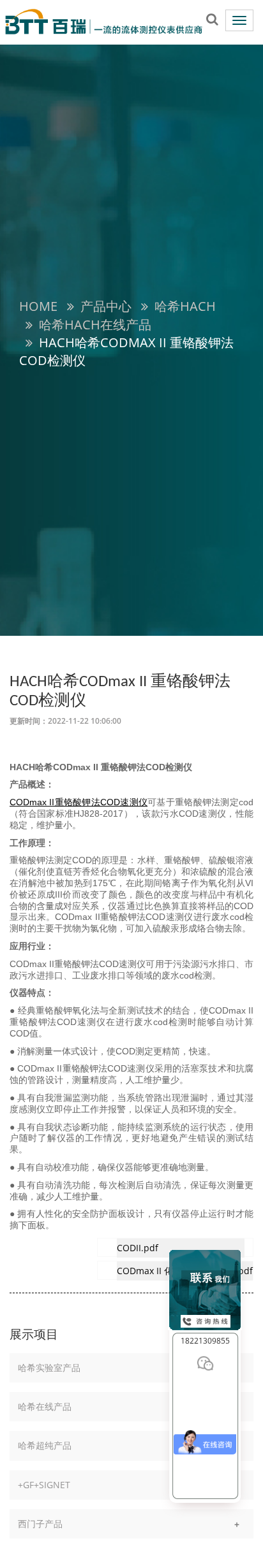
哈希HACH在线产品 (95, 324)
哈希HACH (185, 306)
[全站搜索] (212, 19)
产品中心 (106, 306)
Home (38, 306)
